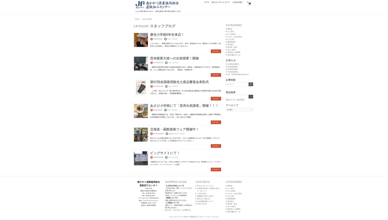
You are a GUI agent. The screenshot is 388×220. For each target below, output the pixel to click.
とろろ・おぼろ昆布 (234, 37)
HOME (206, 2)
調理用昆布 (231, 42)
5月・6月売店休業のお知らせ (238, 74)
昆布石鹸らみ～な (233, 55)
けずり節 (230, 39)
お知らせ (171, 133)
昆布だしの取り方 (203, 199)
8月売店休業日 (232, 69)
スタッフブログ (172, 39)
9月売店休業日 (232, 67)
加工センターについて (221, 2)
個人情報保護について (205, 201)
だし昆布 (230, 31)
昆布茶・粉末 (232, 47)
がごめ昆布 (231, 34)
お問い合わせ (202, 204)
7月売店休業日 (232, 72)
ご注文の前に (237, 2)
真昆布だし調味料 (233, 52)
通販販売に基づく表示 (205, 196)
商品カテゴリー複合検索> (235, 100)
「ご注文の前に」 (176, 210)
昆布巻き (230, 44)
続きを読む (216, 51)
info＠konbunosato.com (150, 200)
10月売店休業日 (233, 64)
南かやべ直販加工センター (193, 217)
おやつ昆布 (231, 50)
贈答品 (229, 29)
